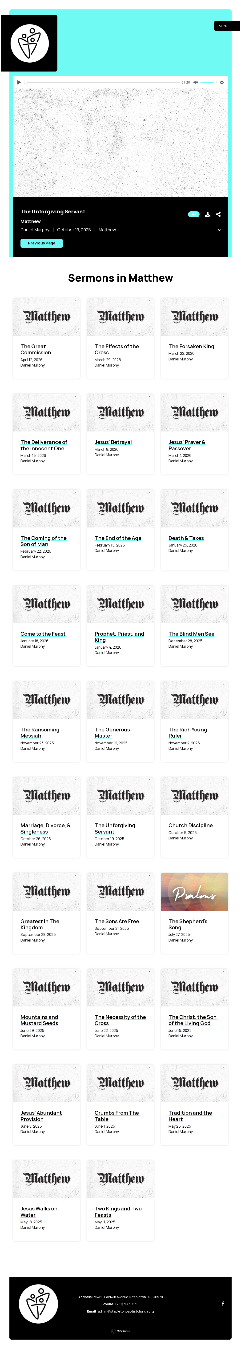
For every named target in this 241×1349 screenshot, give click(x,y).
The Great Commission (35, 349)
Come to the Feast (43, 633)
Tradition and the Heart (190, 1115)
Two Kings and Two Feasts (118, 1211)
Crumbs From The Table (117, 1115)
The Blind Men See (191, 633)
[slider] (102, 82)
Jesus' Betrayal (113, 442)
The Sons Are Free (117, 921)
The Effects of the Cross (117, 349)
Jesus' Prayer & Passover (187, 445)
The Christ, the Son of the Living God (193, 1020)
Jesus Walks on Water (38, 1211)
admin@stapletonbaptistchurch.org (126, 1311)
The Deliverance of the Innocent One (43, 445)
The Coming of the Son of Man (43, 541)
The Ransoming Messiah (40, 732)
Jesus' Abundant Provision (41, 1115)
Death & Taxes (186, 538)
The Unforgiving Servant (115, 828)
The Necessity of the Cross (120, 1020)
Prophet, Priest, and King (119, 636)
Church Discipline (191, 825)
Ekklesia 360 (120, 1331)
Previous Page (41, 243)
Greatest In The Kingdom (39, 924)
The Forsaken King (191, 346)
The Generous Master (112, 732)
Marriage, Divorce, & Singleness (45, 828)
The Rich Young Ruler (188, 732)
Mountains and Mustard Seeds (39, 1020)
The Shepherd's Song (188, 924)
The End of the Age (118, 538)
